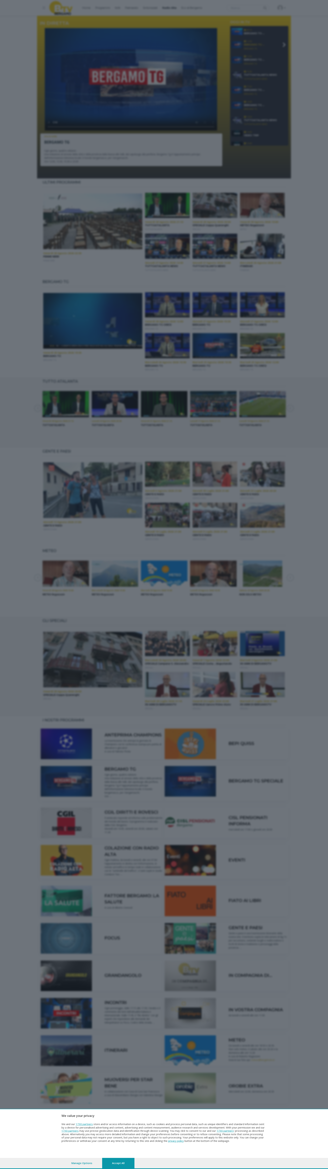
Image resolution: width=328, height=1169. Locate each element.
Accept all (118, 1163)
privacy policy (176, 1141)
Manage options (81, 1163)
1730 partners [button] (84, 1124)
